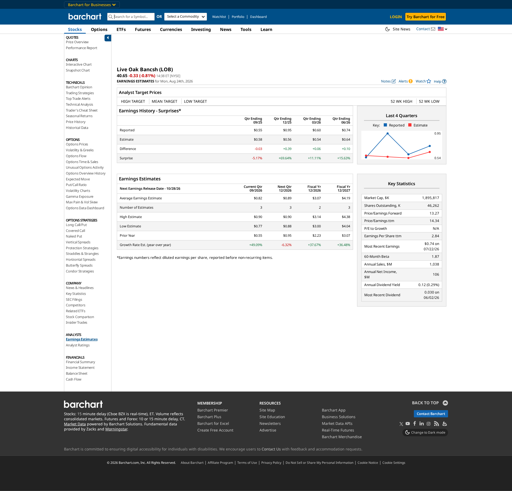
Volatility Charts (78, 190)
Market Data (75, 423)
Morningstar (116, 428)
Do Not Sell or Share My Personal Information (319, 462)
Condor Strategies (80, 271)
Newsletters (270, 423)
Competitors (75, 305)
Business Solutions (338, 416)
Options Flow (76, 155)
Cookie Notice (368, 462)
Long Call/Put (76, 224)
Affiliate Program (220, 462)
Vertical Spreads (78, 242)
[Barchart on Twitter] (401, 424)
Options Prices (77, 144)
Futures (143, 29)
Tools (246, 29)
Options (99, 29)
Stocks (75, 29)
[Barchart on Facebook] (414, 424)
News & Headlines (80, 287)
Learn (266, 29)
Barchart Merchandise (342, 436)
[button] (442, 29)
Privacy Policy (271, 462)
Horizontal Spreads (80, 259)
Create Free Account (215, 430)
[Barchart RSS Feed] (436, 424)
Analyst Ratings (78, 345)
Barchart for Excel (213, 423)
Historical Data (77, 127)
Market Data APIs (337, 423)
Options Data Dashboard (85, 207)
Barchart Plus (209, 416)
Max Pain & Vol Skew (82, 202)
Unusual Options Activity (85, 167)
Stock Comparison (80, 316)
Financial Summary (80, 361)
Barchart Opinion (79, 87)
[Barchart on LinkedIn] (421, 424)
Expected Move (78, 179)
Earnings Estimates (81, 339)
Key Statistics (76, 293)
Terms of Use (247, 462)
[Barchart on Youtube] (407, 424)
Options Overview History (86, 173)
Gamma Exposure (79, 196)
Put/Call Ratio (76, 184)
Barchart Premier (212, 410)
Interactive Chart (79, 64)
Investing (201, 29)
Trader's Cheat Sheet (82, 110)
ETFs (121, 29)
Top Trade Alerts (78, 98)
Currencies (171, 29)
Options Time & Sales (82, 161)
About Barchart (192, 462)
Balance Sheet (76, 373)
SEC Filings (74, 299)
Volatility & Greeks (80, 150)
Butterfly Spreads (79, 265)
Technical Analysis (79, 104)
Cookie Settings (393, 462)
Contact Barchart (431, 413)
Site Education (272, 416)
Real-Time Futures (338, 430)
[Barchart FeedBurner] (444, 424)
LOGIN (396, 16)
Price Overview (77, 41)
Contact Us (271, 449)
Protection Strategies (82, 248)
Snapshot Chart (78, 70)
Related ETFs (75, 310)
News (225, 29)
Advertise (267, 430)
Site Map (267, 410)
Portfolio (238, 16)
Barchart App (334, 410)
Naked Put (74, 236)
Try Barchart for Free (426, 16)
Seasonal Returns (79, 115)
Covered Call (75, 230)
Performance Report (81, 47)
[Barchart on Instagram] (428, 424)
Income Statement (80, 367)
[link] (440, 81)
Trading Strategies (80, 92)
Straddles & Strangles (82, 253)
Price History (75, 121)
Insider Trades (76, 322)
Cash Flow (73, 379)
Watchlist (219, 16)
